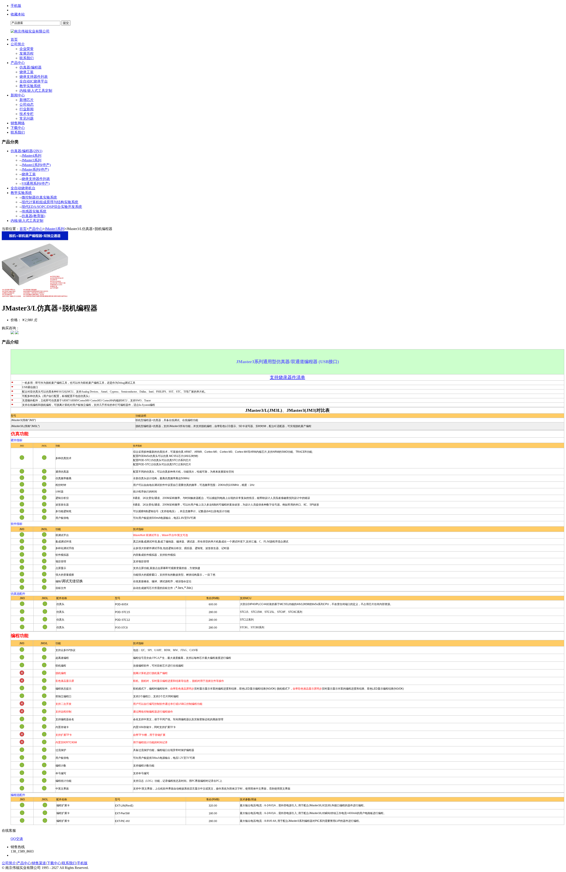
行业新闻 (26, 109)
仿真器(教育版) (33, 216)
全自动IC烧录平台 (33, 81)
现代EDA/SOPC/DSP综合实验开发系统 (52, 207)
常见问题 (26, 118)
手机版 (16, 6)
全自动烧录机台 (23, 188)
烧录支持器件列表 (33, 77)
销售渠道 (39, 863)
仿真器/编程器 (30, 67)
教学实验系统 (30, 86)
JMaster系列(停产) (35, 169)
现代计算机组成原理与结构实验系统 (50, 202)
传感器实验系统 (34, 211)
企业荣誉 (26, 49)
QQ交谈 (17, 839)
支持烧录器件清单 (287, 377)
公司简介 (18, 44)
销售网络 (18, 123)
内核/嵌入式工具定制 (35, 90)
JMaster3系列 (31, 160)
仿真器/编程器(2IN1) (26, 151)
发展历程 (26, 53)
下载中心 (18, 128)
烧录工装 (26, 72)
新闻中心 (18, 95)
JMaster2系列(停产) (36, 165)
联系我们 (26, 58)
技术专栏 (26, 114)
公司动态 (26, 104)
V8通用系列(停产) (36, 183)
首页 (14, 39)
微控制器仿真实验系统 (39, 197)
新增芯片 (26, 100)
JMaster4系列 (31, 155)
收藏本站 (18, 14)
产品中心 (18, 63)
